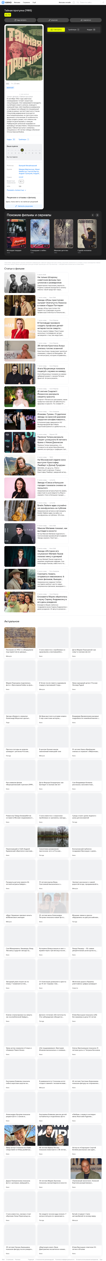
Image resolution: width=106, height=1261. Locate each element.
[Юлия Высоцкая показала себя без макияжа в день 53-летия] (86, 1007)
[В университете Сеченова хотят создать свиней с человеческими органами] (53, 1074)
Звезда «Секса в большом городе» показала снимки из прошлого (51, 485)
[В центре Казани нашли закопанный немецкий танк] (53, 742)
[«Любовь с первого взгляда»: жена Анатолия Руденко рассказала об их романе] (86, 1107)
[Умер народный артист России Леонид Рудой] (86, 676)
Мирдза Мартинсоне (26, 169)
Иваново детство (61, 250)
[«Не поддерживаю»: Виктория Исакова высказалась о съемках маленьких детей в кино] (53, 1041)
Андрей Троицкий (25, 173)
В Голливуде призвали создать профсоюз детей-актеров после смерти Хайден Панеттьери (50, 326)
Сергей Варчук (33, 171)
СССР (21, 177)
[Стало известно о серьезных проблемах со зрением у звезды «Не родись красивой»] (53, 808)
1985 (7, 84)
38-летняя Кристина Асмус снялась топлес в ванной (51, 347)
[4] (19, 153)
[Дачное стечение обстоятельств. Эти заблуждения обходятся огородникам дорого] (53, 1007)
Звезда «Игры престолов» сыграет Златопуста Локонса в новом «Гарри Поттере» (51, 303)
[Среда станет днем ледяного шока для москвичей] (86, 808)
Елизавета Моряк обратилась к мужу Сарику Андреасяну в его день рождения (52, 599)
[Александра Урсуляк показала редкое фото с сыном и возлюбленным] (19, 1107)
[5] (22, 153)
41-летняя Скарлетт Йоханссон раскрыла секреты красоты (48, 394)
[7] (29, 153)
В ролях (9, 169)
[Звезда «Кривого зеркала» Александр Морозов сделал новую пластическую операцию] (19, 709)
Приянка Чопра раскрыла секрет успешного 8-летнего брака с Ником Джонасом (52, 440)
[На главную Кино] (8, 2)
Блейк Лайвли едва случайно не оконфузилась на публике (51, 506)
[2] (12, 153)
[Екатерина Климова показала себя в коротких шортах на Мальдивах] (19, 1074)
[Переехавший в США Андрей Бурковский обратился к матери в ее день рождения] (19, 841)
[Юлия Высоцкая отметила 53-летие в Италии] (86, 1240)
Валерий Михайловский (28, 166)
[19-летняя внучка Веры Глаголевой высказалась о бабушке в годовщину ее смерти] (53, 875)
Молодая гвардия (14, 250)
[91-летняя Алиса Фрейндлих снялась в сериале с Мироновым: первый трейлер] (86, 742)
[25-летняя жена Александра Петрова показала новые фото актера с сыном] (53, 908)
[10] (39, 153)
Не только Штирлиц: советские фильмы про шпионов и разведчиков (49, 280)
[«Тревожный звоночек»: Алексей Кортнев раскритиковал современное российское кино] (86, 1173)
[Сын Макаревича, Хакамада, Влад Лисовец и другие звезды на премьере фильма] (19, 941)
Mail (3, 1259)
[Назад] (93, 215)
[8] (33, 153)
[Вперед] (97, 215)
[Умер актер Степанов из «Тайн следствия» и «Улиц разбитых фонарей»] (19, 1140)
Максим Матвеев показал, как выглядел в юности (52, 529)
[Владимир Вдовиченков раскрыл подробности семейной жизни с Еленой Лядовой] (86, 709)
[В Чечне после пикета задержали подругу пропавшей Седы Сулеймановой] (53, 676)
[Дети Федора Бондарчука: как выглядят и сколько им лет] (53, 775)
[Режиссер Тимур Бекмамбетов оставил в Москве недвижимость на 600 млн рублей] (19, 808)
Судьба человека (84, 250)
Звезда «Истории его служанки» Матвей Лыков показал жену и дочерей (50, 554)
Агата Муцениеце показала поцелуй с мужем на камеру (51, 369)
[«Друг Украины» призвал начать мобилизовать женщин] (19, 908)
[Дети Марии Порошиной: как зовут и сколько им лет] (86, 642)
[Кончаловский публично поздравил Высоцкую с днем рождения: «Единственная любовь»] (86, 841)
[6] (26, 153)
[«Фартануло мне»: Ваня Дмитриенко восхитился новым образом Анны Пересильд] (53, 1240)
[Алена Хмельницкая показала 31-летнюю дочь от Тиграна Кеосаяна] (86, 1041)
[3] (15, 153)
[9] (36, 153)
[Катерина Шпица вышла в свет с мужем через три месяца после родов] (53, 941)
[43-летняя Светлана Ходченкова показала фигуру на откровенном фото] (86, 1074)
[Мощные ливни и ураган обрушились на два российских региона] (86, 908)
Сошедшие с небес (38, 250)
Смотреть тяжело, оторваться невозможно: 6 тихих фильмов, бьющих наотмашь (50, 577)
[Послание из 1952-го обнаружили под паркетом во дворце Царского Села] (19, 642)
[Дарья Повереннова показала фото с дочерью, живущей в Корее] (19, 1173)
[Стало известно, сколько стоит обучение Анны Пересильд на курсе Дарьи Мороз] (19, 1207)
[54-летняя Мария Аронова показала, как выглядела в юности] (53, 1173)
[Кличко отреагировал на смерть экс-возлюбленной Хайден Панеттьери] (19, 1007)
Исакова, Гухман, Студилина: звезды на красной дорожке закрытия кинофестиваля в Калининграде (51, 417)
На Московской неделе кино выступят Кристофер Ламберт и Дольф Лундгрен (51, 462)
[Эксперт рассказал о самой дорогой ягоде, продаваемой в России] (86, 875)
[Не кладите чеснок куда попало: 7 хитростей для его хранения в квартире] (53, 1207)
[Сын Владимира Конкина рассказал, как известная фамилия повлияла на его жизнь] (86, 775)
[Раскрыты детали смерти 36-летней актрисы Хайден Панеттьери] (19, 875)
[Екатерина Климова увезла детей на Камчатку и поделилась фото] (53, 1107)
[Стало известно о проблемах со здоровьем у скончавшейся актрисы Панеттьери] (53, 642)
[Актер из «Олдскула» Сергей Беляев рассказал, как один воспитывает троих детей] (86, 1140)
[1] (9, 153)
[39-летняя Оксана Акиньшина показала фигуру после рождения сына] (19, 1240)
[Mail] (3, 2)
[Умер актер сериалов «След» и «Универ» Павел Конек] (19, 1041)
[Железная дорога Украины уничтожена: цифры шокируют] (86, 974)
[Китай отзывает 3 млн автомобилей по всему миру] (86, 1207)
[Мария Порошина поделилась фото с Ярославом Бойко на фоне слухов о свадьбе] (19, 676)
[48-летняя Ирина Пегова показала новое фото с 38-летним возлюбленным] (53, 1140)
